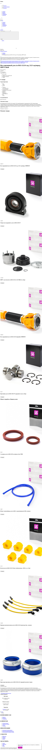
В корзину (2, 457)
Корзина (5, 8)
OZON (3, 743)
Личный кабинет (6, 6)
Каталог (5, 5)
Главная (3, 11)
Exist (3, 745)
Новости (3, 13)
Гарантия (4, 709)
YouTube (3, 738)
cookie (22, 745)
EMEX (3, 746)
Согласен (20, 747)
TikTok (3, 739)
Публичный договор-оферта (7, 730)
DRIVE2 (3, 737)
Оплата (3, 725)
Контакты (4, 15)
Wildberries (4, 744)
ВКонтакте (4, 736)
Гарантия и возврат (5, 724)
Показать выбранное (4, 694)
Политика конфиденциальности (8, 731)
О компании (4, 14)
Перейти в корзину (3, 51)
